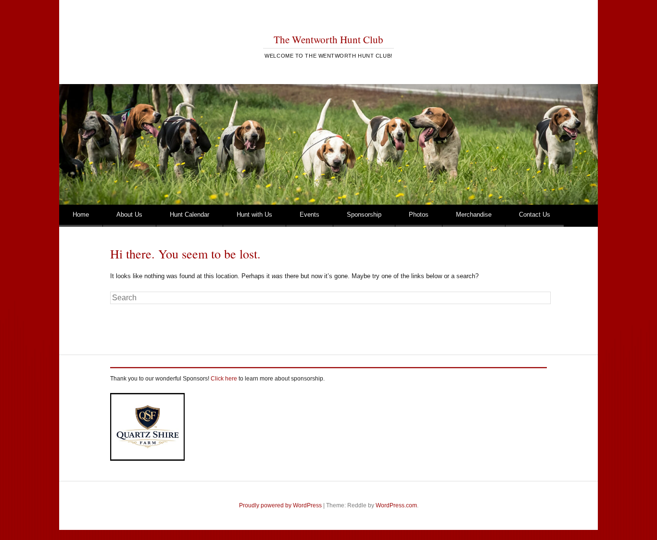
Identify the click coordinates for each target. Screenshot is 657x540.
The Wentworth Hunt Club (328, 39)
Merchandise (474, 214)
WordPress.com (396, 505)
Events (309, 214)
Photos (419, 214)
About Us (129, 214)
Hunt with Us (254, 214)
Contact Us (534, 214)
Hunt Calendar (189, 214)
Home (81, 214)
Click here (224, 378)
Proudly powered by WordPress (280, 505)
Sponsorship (364, 214)
